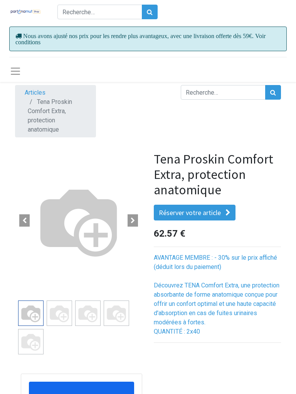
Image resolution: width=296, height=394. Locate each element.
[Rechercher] (150, 12)
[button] (24, 220)
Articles (35, 92)
